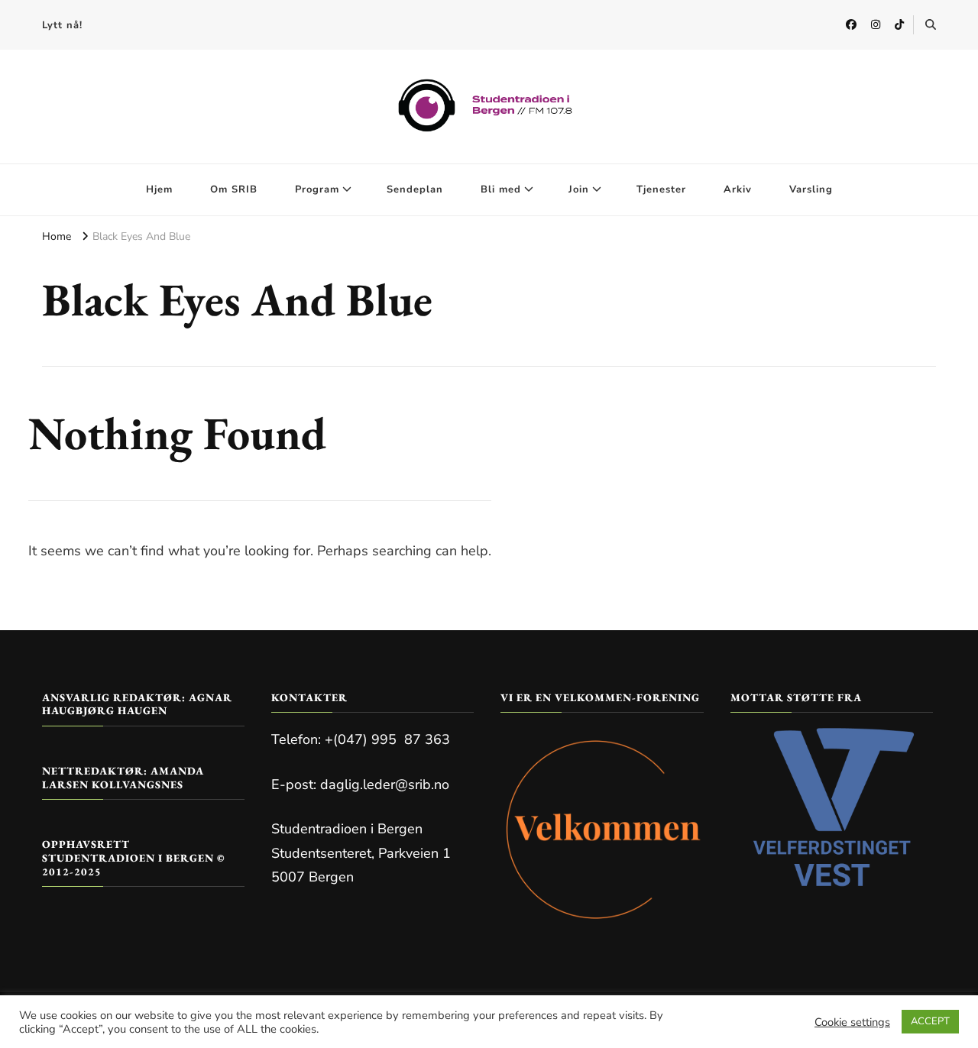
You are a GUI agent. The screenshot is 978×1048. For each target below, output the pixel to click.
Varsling (811, 189)
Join (578, 189)
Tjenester (661, 189)
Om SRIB (233, 189)
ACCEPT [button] (930, 1021)
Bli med (501, 189)
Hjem (159, 189)
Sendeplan (415, 189)
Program (317, 189)
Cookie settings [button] (852, 1022)
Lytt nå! (62, 25)
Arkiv (738, 189)
